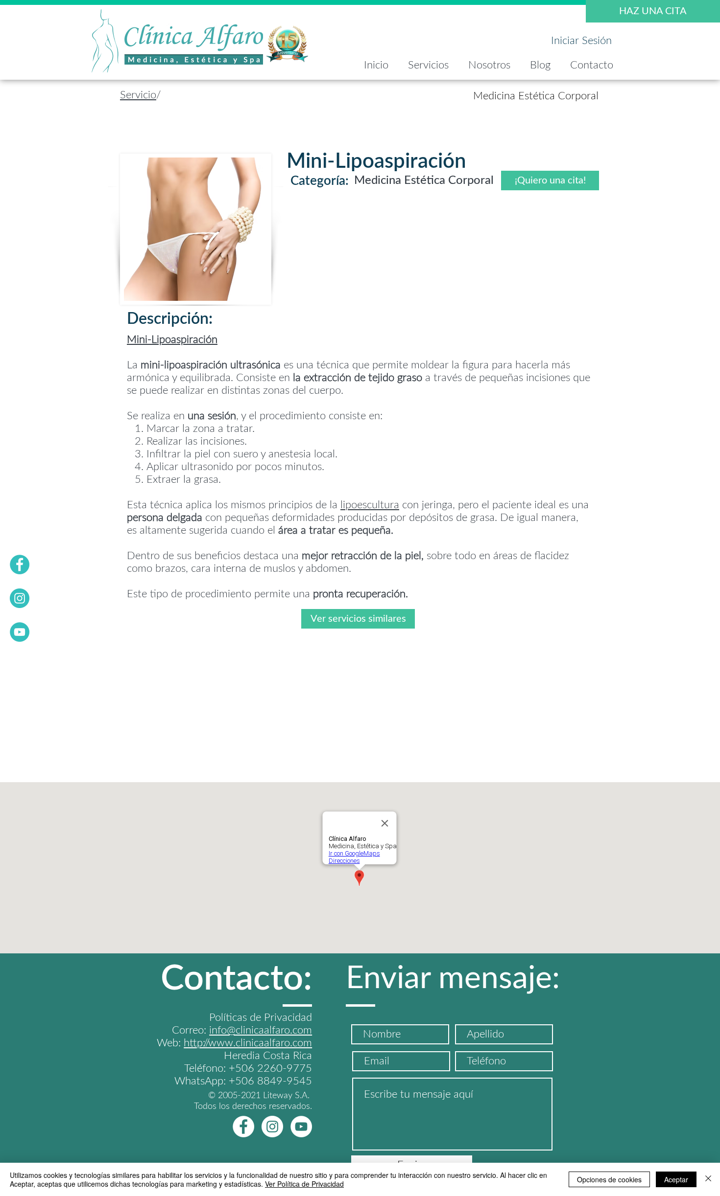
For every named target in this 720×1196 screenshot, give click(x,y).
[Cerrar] (708, 1179)
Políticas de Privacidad (260, 1017)
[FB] (19, 564)
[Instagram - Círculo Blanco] (272, 1126)
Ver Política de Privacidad (304, 1184)
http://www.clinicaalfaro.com (248, 1043)
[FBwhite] (243, 1126)
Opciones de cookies (609, 1179)
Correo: (190, 1030)
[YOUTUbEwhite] (301, 1126)
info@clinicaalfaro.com (260, 1030)
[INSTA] (19, 598)
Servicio (138, 95)
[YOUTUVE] (19, 632)
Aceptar (676, 1179)
